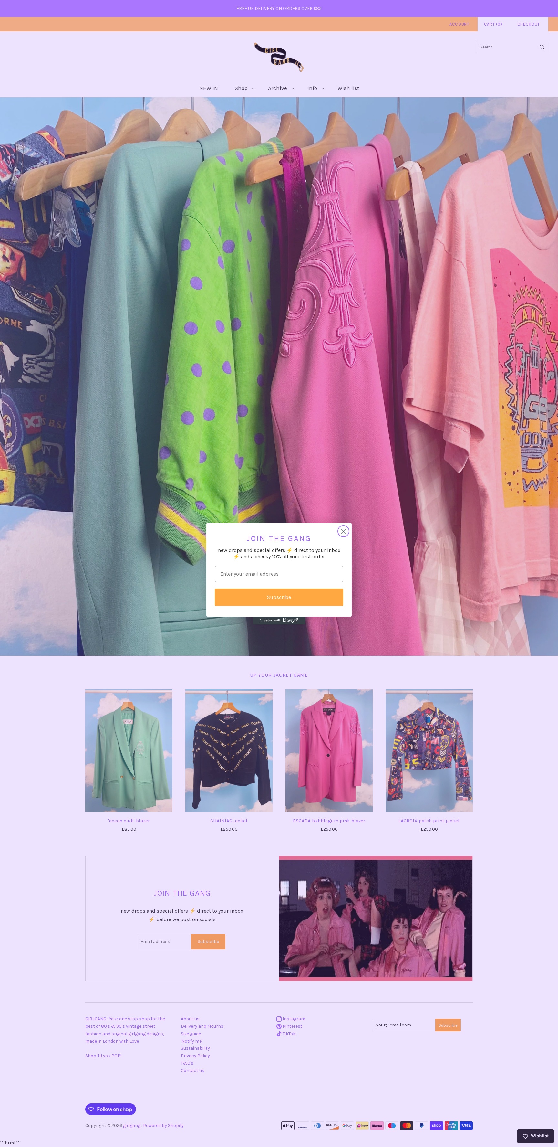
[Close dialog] (343, 531)
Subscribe (279, 597)
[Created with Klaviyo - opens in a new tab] (279, 620)
